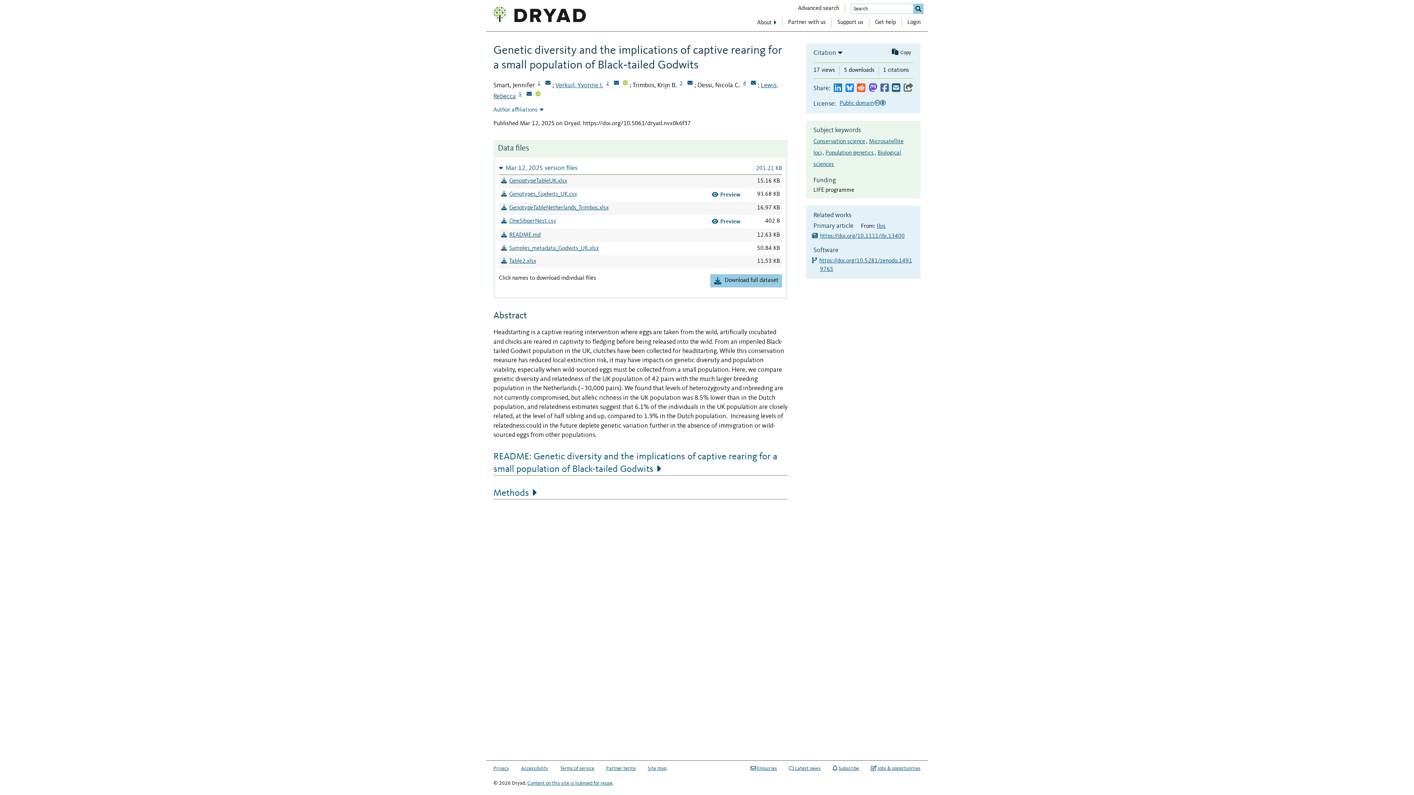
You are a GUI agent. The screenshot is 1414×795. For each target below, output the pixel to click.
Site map (657, 768)
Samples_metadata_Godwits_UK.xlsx (554, 248)
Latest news (808, 768)
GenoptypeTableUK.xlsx (538, 181)
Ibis (881, 226)
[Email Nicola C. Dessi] (753, 83)
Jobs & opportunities (899, 768)
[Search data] (918, 9)
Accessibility (534, 768)
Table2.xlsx (522, 261)
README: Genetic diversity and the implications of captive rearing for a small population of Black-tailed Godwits (635, 463)
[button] (640, 168)
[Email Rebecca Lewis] (529, 94)
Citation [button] (824, 53)
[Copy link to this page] (908, 88)
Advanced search (818, 8)
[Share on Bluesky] (849, 88)
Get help (885, 22)
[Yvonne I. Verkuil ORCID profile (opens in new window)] (625, 83)
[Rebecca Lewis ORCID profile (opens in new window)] (538, 94)
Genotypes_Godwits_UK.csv (543, 194)
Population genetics (850, 153)
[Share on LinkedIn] (838, 88)
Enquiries (767, 768)
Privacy (501, 768)
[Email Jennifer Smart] (548, 83)
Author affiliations (515, 110)
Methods (511, 493)
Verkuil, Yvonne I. (579, 85)
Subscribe (848, 768)
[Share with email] (896, 88)
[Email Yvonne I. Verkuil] (616, 83)
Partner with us (807, 22)
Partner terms (621, 768)
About (764, 23)
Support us (850, 22)
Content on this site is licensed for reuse (569, 783)
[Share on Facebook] (884, 88)
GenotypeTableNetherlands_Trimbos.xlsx (559, 208)
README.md (525, 235)
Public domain (857, 103)
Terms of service (577, 768)
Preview (730, 194)
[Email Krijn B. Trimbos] (690, 83)
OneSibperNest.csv (532, 221)
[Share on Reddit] (861, 88)
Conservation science (839, 142)
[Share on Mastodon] (873, 88)
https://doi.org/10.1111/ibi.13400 (862, 236)
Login (914, 22)
